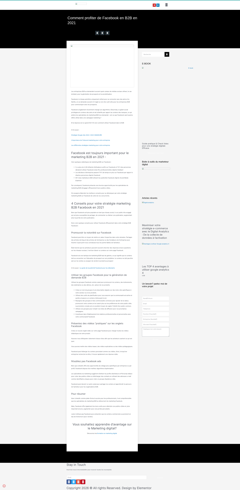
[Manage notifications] (4, 485)
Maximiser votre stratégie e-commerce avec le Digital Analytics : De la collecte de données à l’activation (155, 231)
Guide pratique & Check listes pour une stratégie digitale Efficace (155, 145)
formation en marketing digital (107, 433)
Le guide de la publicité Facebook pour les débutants (97, 268)
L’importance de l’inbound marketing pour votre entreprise (90, 140)
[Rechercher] (167, 54)
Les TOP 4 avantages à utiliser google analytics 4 (155, 269)
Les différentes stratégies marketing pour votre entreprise (90, 145)
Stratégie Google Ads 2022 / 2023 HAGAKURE (86, 135)
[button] (97, 33)
